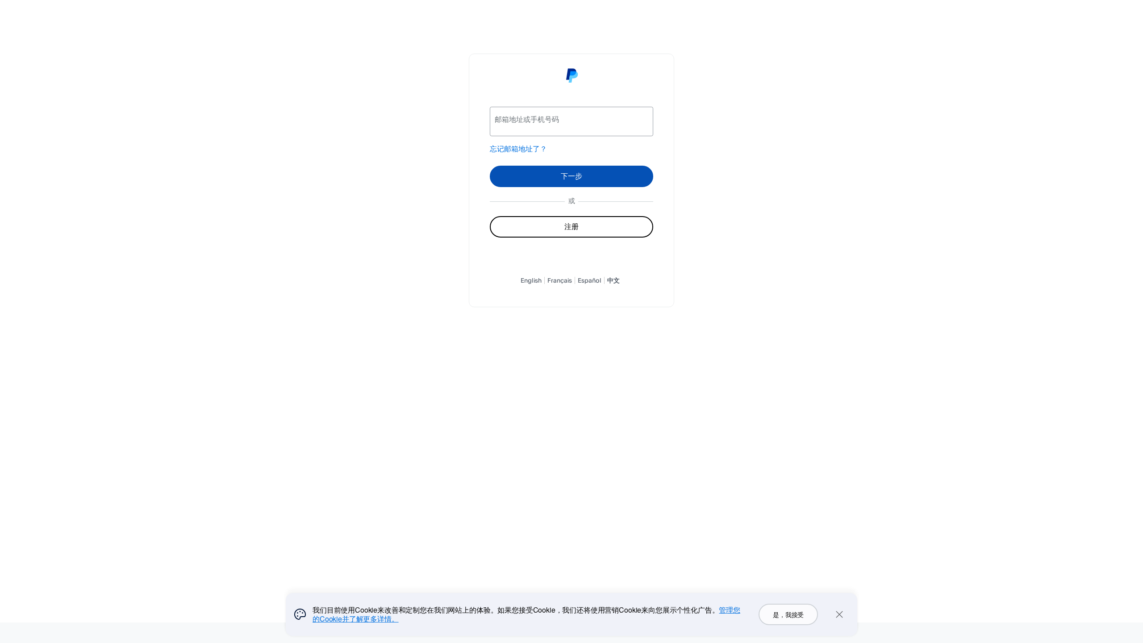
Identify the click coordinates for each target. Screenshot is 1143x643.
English (531, 280)
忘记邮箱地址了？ (518, 148)
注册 (571, 226)
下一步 (571, 175)
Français (559, 280)
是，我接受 (788, 614)
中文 (613, 280)
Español (589, 280)
